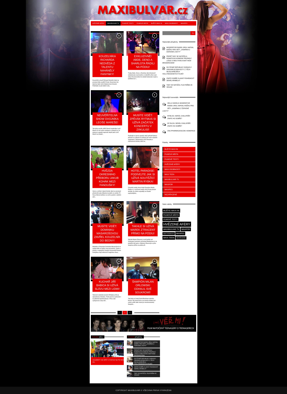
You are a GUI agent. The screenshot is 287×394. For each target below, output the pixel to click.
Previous (87, 352)
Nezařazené (171, 195)
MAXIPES (184, 23)
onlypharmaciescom (176, 131)
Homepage (190, 131)
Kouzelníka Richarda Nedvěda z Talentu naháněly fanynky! (107, 65)
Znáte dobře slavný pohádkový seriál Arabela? (146, 368)
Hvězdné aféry (98, 23)
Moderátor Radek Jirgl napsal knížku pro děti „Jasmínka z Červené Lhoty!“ (180, 50)
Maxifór (106, 28)
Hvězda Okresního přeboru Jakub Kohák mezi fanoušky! (107, 178)
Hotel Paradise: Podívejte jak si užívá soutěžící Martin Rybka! (143, 176)
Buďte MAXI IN (156, 23)
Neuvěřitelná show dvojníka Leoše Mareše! (107, 119)
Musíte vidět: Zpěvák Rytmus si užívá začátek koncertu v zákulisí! (143, 122)
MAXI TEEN (96, 28)
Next (127, 352)
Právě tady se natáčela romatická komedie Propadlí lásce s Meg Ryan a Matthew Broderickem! (145, 352)
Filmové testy (128, 23)
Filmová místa (142, 23)
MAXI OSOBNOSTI (171, 23)
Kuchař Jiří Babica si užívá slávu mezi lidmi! (107, 285)
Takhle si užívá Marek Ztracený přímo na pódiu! (142, 230)
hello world (173, 103)
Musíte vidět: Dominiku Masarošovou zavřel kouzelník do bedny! (107, 233)
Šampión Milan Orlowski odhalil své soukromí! (143, 287)
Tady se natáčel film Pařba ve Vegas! (145, 374)
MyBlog (170, 116)
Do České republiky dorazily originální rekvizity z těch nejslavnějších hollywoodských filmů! (145, 361)
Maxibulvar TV (113, 23)
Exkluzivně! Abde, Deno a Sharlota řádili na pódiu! (143, 61)
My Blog (171, 123)
